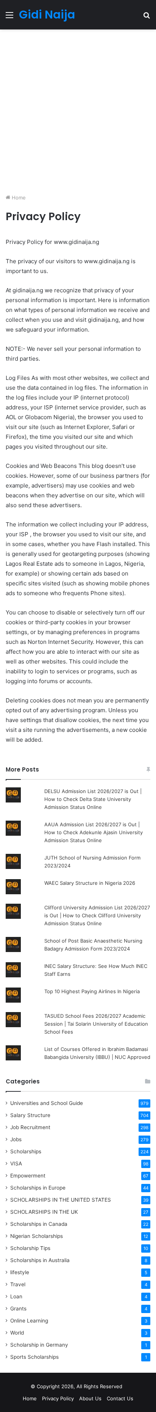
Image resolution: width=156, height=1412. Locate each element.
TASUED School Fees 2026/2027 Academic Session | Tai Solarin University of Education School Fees (96, 1024)
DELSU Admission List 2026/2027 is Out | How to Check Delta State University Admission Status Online (93, 799)
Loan (16, 1296)
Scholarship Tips (30, 1248)
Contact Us (120, 1398)
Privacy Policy (58, 1398)
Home (18, 197)
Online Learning (29, 1321)
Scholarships (25, 1151)
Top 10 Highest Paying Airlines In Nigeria (92, 991)
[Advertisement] (78, 113)
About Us (90, 1398)
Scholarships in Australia (40, 1260)
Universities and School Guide (46, 1103)
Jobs (16, 1139)
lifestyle (19, 1272)
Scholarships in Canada (38, 1224)
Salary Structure (30, 1115)
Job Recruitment (30, 1127)
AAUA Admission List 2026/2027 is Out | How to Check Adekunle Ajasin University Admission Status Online (93, 832)
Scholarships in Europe (38, 1188)
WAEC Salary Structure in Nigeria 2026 (89, 883)
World (17, 1333)
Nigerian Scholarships (36, 1236)
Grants (18, 1309)
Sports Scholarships (34, 1357)
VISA (16, 1163)
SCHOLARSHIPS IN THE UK (44, 1212)
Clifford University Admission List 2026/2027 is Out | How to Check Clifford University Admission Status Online (97, 915)
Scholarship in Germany (39, 1345)
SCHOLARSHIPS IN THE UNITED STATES (60, 1200)
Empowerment (27, 1176)
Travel (17, 1284)
